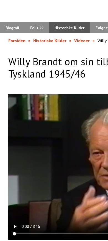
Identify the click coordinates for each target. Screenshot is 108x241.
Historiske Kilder (69, 27)
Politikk (36, 27)
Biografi (12, 27)
